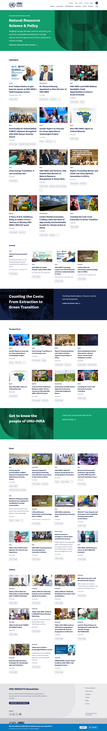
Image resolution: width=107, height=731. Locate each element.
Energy (82, 102)
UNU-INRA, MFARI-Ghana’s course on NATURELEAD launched (87, 550)
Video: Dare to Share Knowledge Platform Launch (42, 648)
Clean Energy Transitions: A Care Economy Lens (42, 352)
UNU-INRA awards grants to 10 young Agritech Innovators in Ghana (42, 550)
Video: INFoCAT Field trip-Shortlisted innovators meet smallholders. (65, 594)
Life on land (53, 99)
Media (91, 3)
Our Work (59, 6)
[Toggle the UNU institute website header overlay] (96, 3)
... (59, 99)
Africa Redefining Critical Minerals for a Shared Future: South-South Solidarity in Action (87, 354)
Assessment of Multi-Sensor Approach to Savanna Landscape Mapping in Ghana (65, 390)
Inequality (52, 235)
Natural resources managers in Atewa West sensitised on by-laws (64, 536)
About (52, 6)
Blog (76, 3)
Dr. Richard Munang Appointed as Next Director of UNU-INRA (53, 89)
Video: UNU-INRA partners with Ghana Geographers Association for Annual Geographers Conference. (64, 628)
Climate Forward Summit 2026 (18, 255)
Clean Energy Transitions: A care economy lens (21, 172)
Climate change (13, 99)
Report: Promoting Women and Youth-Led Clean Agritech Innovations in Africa (84, 173)
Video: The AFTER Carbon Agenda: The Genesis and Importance (18, 550)
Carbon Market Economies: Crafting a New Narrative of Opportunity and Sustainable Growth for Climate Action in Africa (52, 222)
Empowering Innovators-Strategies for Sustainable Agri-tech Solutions (18, 663)
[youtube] (20, 714)
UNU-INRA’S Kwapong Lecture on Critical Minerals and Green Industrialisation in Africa (65, 270)
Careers (81, 3)
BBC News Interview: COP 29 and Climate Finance (87, 579)
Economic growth (44, 99)
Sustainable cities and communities (27, 144)
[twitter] (17, 714)
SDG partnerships (92, 364)
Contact (86, 3)
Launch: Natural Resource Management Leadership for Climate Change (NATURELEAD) (88, 628)
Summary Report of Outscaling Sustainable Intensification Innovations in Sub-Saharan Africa (41, 473)
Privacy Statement (90, 688)
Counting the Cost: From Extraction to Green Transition (84, 218)
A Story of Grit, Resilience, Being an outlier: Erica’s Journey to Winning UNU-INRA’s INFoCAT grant (21, 221)
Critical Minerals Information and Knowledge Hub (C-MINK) (88, 269)
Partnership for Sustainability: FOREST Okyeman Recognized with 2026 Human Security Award (23, 132)
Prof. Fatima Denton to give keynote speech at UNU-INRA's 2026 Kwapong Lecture (23, 89)
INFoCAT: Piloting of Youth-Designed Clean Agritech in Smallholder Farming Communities (19, 502)
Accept (83, 727)
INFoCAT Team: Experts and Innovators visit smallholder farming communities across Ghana (88, 515)
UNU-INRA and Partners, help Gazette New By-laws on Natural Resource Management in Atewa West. (52, 174)
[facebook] (10, 714)
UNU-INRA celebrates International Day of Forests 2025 (65, 514)
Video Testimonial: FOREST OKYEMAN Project (19, 626)
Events (90, 6)
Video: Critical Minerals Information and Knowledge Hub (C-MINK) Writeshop (19, 594)
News (84, 6)
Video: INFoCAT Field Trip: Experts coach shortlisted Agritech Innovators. (41, 594)
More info (37, 728)
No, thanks (93, 727)
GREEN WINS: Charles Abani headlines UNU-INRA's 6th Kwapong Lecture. (65, 663)
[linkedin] (13, 714)
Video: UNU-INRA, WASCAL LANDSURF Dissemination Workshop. (41, 614)
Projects (71, 3)
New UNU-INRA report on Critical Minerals (81, 129)
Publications (69, 6)
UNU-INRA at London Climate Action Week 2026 (41, 268)
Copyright (88, 694)
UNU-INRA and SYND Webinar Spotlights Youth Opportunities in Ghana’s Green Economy (83, 90)
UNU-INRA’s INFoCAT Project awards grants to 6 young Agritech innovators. (64, 472)
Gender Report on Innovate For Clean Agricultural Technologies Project (51, 131)
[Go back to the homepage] (16, 7)
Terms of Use (89, 691)
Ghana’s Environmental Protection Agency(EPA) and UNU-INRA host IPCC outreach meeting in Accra (87, 473)
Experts (78, 6)
